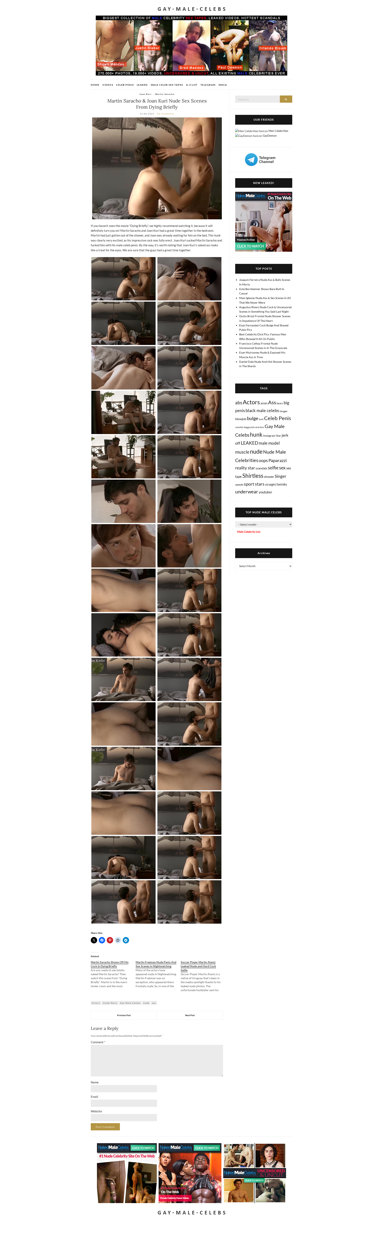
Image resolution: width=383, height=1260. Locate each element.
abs (238, 402)
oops (263, 460)
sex (154, 1003)
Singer (280, 476)
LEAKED (249, 443)
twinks (281, 484)
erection (259, 427)
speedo (239, 484)
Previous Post (124, 1015)
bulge (252, 418)
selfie (273, 467)
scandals (261, 468)
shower (269, 476)
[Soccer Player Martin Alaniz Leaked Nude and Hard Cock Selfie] (203, 976)
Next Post (190, 1015)
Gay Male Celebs (130, 1003)
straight (270, 484)
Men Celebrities (278, 130)
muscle (242, 452)
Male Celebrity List (248, 531)
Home (95, 84)
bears (280, 403)
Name (95, 1082)
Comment (98, 1042)
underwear (246, 491)
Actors (96, 1003)
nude (146, 1003)
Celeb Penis (125, 84)
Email (94, 1096)
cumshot (239, 427)
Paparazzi (277, 460)
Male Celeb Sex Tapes (167, 84)
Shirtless (252, 475)
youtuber (265, 492)
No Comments (165, 113)
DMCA (223, 84)
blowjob (240, 419)
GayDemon (270, 135)
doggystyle (249, 427)
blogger (284, 411)
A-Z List (191, 84)
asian (264, 403)
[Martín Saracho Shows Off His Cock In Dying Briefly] (113, 974)
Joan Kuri (145, 94)
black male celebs (262, 410)
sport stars (254, 484)
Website (96, 1111)
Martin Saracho (165, 94)
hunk (256, 434)
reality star (245, 467)
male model (269, 443)
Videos (107, 84)
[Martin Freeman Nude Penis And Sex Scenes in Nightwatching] (158, 974)
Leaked (142, 84)
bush (261, 419)
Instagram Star (272, 435)
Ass (272, 402)
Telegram (208, 84)
